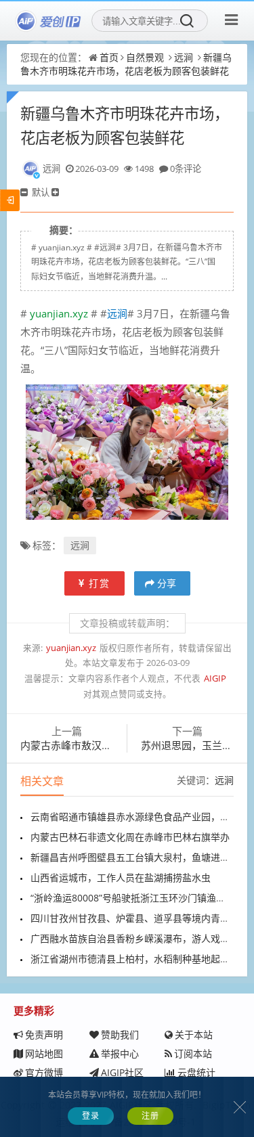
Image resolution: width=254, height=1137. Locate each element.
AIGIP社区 (122, 1072)
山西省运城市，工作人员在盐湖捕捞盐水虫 (120, 877)
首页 (109, 57)
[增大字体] (56, 192)
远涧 (183, 57)
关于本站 (194, 1034)
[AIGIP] (49, 21)
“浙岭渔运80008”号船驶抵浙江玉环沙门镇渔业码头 (137, 897)
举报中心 (120, 1053)
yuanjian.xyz (59, 313)
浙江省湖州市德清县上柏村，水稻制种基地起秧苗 (134, 958)
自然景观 (145, 57)
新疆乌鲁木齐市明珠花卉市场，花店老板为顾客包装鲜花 (126, 64)
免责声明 (44, 1034)
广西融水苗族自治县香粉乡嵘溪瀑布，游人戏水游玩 (139, 938)
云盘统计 (196, 1072)
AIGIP (215, 678)
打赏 (99, 583)
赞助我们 (120, 1034)
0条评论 (185, 168)
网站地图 (44, 1053)
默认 (40, 192)
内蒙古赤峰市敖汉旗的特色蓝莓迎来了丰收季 (122, 745)
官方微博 (44, 1072)
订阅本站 (193, 1053)
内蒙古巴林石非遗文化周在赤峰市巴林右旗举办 (130, 836)
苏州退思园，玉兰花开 (191, 745)
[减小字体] (25, 192)
